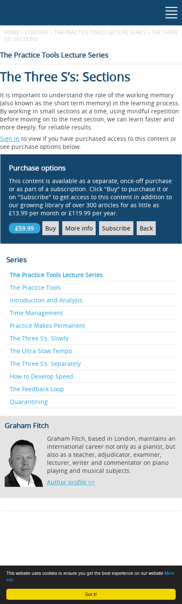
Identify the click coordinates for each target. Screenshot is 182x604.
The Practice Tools (35, 287)
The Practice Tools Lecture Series (100, 32)
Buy (50, 228)
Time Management (36, 313)
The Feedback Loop (37, 389)
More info (79, 228)
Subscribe (116, 228)
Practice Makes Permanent (47, 325)
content (37, 32)
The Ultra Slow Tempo (41, 351)
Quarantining (29, 402)
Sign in (9, 139)
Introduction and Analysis (46, 300)
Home (11, 32)
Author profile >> (71, 482)
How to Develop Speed (41, 376)
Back (146, 228)
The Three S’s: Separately (45, 364)
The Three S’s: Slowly (39, 338)
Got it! (91, 594)
